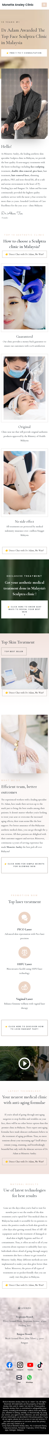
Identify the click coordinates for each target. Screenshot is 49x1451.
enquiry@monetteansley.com (36, 1423)
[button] (44, 5)
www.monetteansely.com (34, 1430)
